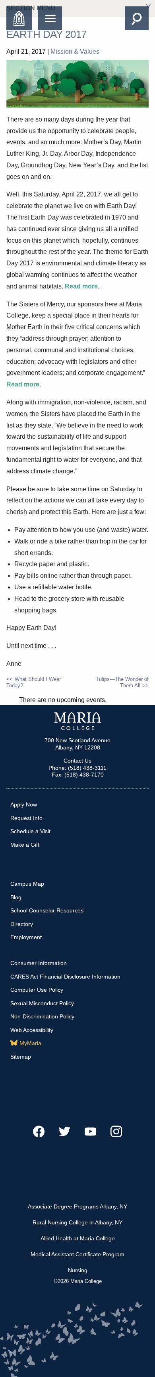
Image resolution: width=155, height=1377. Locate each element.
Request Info (26, 818)
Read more (81, 286)
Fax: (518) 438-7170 (78, 774)
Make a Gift (24, 845)
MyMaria (30, 1043)
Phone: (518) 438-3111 (77, 768)
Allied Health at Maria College (78, 1238)
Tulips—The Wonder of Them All (122, 682)
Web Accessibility (31, 1030)
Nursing (77, 1270)
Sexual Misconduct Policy (42, 1003)
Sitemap (20, 1056)
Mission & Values (74, 51)
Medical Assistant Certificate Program (77, 1254)
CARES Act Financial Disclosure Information (65, 976)
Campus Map (27, 884)
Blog (15, 897)
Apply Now (23, 804)
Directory (21, 924)
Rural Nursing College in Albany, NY (77, 1222)
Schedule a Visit (30, 831)
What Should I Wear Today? (33, 682)
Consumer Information (38, 963)
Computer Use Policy (36, 990)
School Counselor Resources (46, 910)
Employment (26, 937)
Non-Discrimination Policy (42, 1016)
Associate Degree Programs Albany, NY (77, 1206)
